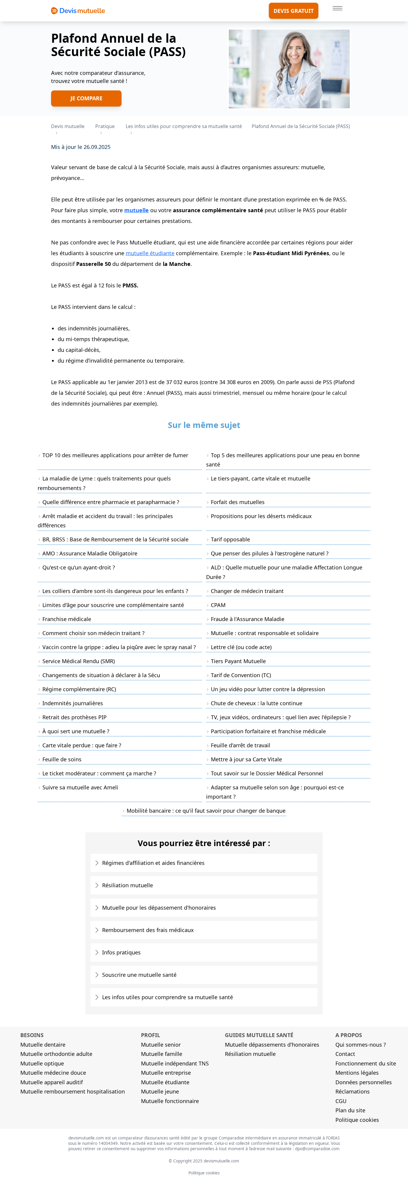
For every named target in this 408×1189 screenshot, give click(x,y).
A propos (348, 1035)
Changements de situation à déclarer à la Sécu (101, 675)
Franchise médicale (66, 619)
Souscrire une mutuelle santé (139, 974)
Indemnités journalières (72, 703)
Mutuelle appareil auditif (51, 1082)
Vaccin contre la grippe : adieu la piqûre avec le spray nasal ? (119, 647)
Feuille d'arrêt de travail (240, 745)
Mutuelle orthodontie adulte (56, 1053)
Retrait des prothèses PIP (74, 717)
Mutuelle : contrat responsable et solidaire (265, 633)
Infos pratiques (121, 952)
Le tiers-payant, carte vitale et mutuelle (260, 478)
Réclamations (352, 1091)
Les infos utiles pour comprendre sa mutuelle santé (167, 997)
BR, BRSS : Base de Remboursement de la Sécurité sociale (115, 539)
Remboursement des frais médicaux (148, 930)
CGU (340, 1101)
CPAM (218, 605)
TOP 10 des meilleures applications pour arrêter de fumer (115, 455)
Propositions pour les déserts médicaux (261, 516)
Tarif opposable (230, 539)
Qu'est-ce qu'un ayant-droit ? (78, 567)
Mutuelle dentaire (42, 1044)
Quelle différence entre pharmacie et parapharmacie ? (110, 502)
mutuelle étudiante (150, 253)
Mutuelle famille (161, 1053)
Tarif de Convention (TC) (241, 675)
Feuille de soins (62, 759)
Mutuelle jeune (160, 1091)
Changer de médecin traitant (247, 590)
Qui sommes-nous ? (360, 1044)
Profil (150, 1035)
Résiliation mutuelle (127, 885)
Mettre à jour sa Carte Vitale (246, 759)
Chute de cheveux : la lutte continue (256, 703)
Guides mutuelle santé (259, 1035)
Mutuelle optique (42, 1063)
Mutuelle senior (161, 1044)
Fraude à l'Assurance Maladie (247, 619)
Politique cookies (357, 1119)
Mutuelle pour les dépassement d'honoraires (159, 907)
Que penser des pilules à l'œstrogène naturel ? (270, 553)
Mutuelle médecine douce (53, 1072)
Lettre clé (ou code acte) (241, 647)
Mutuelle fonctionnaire (170, 1101)
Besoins (32, 1035)
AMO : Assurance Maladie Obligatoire (89, 553)
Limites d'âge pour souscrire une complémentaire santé (113, 605)
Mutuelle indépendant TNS (175, 1063)
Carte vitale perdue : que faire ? (81, 745)
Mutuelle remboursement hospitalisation (72, 1091)
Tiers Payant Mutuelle (238, 661)
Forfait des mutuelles (238, 502)
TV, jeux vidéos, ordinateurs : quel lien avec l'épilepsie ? (281, 717)
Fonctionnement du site (365, 1063)
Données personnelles (363, 1082)
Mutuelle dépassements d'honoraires (272, 1044)
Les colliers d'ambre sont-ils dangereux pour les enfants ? (115, 590)
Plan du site (350, 1110)
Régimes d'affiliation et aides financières (153, 862)
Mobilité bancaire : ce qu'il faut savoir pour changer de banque (206, 810)
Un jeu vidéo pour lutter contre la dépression (268, 689)
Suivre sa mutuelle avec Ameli (80, 787)
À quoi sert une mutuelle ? (75, 731)
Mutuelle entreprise (166, 1072)
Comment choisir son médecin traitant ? (93, 633)
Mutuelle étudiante (165, 1082)
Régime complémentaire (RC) (79, 689)
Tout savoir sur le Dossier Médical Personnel (267, 773)
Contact (345, 1053)
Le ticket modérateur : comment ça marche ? (99, 773)
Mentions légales (357, 1072)
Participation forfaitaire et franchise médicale (268, 731)
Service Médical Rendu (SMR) (78, 661)
